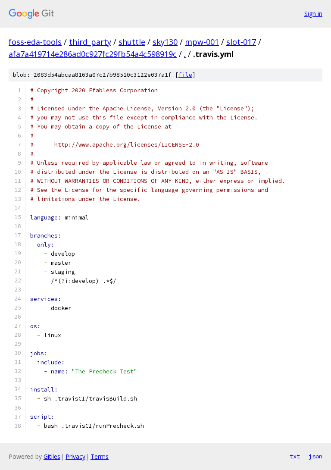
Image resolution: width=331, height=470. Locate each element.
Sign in (313, 13)
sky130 (165, 42)
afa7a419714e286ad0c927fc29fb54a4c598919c (93, 54)
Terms (100, 456)
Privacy (75, 456)
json (315, 456)
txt (295, 456)
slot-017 (241, 42)
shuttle (132, 42)
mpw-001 (202, 42)
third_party (90, 42)
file (185, 74)
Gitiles (52, 456)
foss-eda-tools (35, 42)
